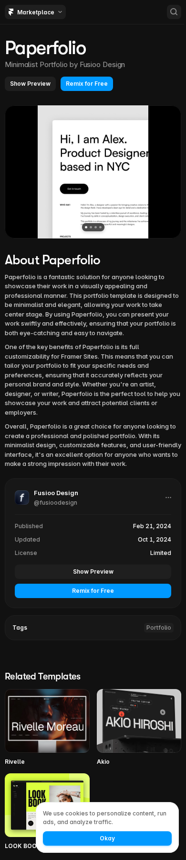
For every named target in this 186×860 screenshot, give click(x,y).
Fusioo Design (102, 64)
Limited (160, 552)
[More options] (168, 497)
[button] (30, 84)
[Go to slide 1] (86, 227)
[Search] (174, 12)
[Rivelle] (47, 727)
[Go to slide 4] (100, 227)
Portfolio (158, 627)
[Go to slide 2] (91, 227)
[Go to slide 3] (95, 227)
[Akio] (139, 727)
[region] (93, 171)
